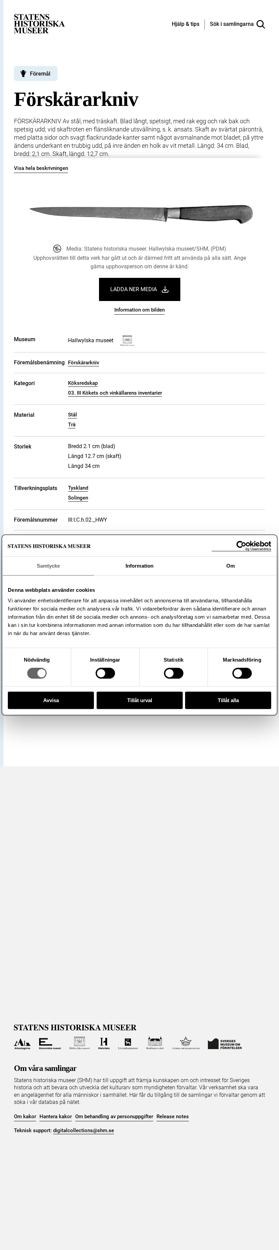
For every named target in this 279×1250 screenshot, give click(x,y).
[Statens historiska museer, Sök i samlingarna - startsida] (39, 23)
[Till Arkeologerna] (22, 1043)
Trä (72, 425)
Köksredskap (83, 383)
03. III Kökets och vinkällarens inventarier (115, 393)
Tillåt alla (228, 700)
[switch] (105, 673)
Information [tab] (139, 566)
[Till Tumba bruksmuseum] (185, 1043)
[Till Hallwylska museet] (79, 1043)
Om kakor (25, 1116)
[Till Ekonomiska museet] (50, 1043)
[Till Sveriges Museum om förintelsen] (225, 1043)
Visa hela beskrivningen (41, 168)
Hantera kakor (55, 1116)
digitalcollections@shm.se (83, 1130)
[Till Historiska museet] (104, 1043)
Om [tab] (230, 566)
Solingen (78, 498)
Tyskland (78, 488)
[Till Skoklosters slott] (155, 1043)
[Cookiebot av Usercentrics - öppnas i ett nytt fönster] (241, 546)
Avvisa (51, 700)
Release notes (173, 1116)
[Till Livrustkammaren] (128, 1043)
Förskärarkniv (83, 363)
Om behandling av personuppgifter (114, 1116)
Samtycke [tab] (48, 566)
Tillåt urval (139, 700)
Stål (72, 415)
